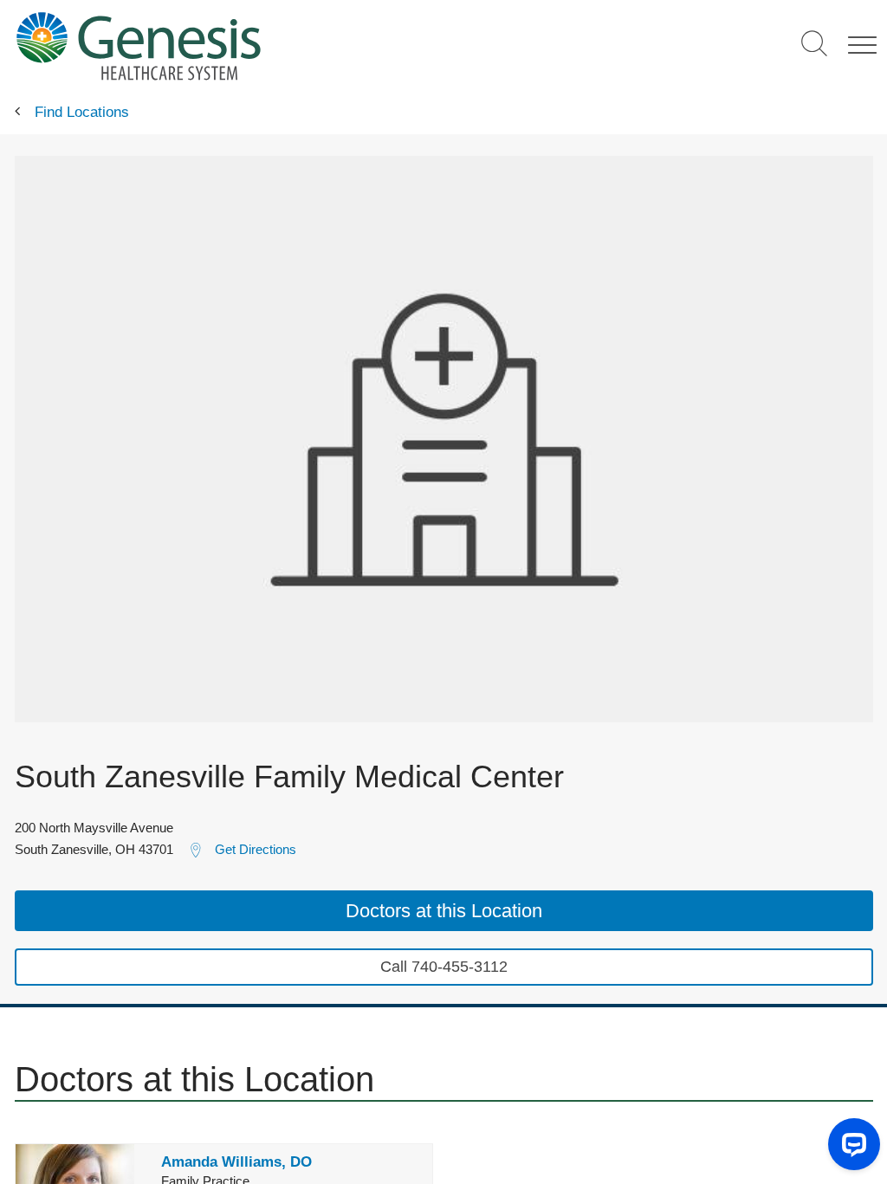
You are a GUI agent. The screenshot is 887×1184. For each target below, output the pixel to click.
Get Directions (255, 849)
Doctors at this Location (444, 911)
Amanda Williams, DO (236, 1162)
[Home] (261, 45)
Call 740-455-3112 (444, 966)
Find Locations (82, 112)
